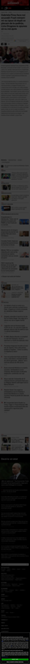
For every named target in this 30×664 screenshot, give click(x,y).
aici (11, 645)
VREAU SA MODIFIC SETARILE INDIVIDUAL (15, 662)
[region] (15, 648)
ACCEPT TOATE (15, 659)
